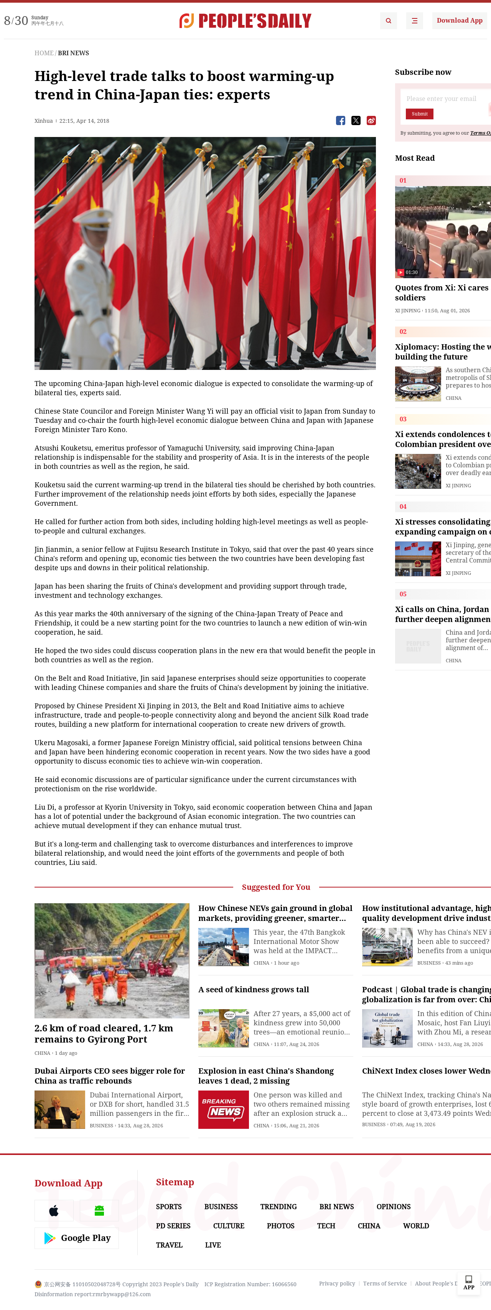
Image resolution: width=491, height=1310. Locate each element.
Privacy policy (337, 1283)
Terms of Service (385, 1283)
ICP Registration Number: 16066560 (250, 1284)
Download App (460, 20)
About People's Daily (441, 1283)
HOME (44, 53)
